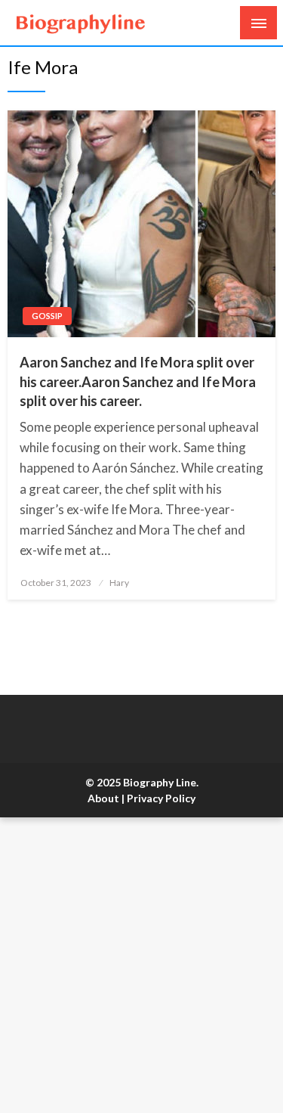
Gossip (47, 316)
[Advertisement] (141, 965)
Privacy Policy (161, 798)
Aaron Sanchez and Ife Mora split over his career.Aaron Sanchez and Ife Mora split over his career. (138, 381)
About (103, 798)
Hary (119, 582)
